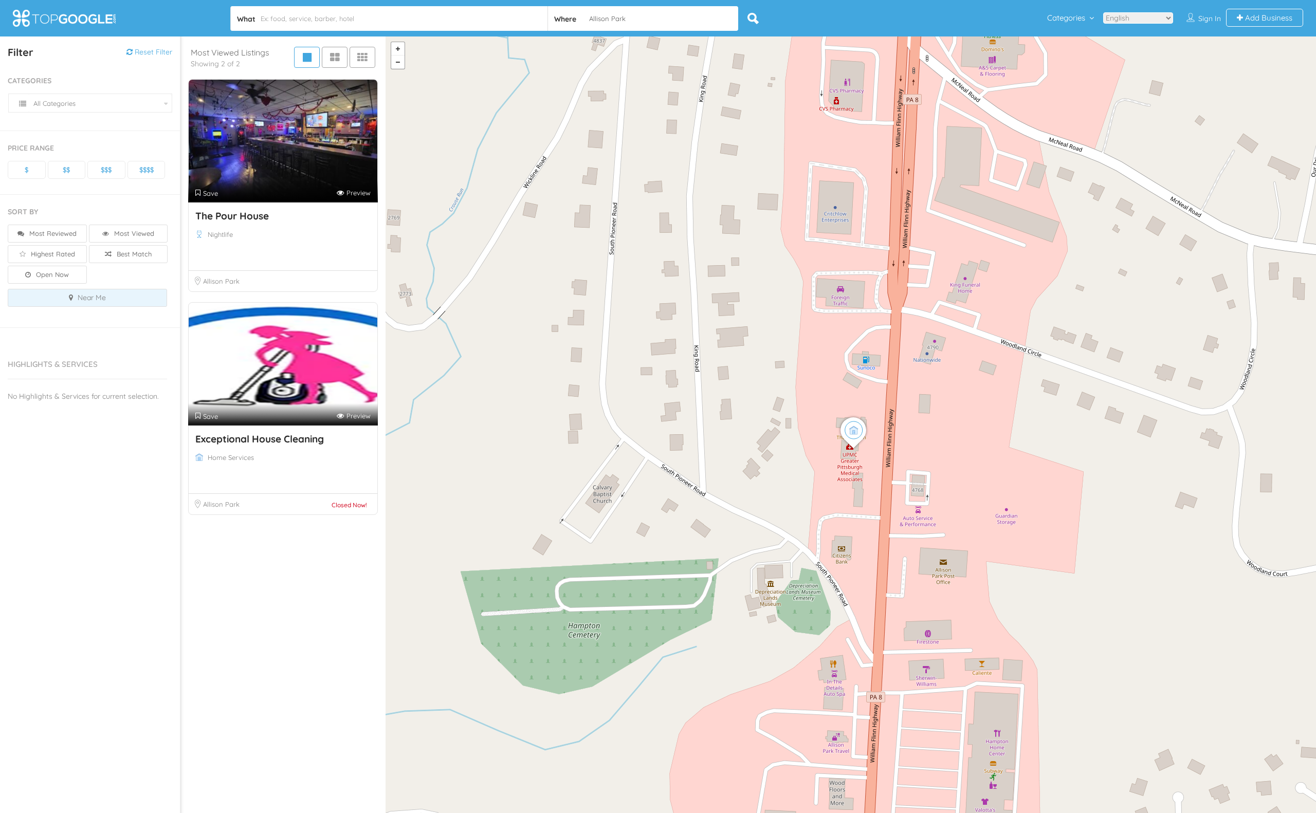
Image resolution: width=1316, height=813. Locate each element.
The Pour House (232, 216)
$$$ (106, 169)
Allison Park (221, 281)
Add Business (1267, 18)
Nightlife (220, 234)
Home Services (231, 457)
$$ (66, 169)
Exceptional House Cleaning (259, 439)
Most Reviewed (52, 233)
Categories (1066, 18)
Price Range (31, 148)
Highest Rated (52, 254)
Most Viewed (133, 233)
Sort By (23, 211)
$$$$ (146, 169)
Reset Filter (152, 52)
